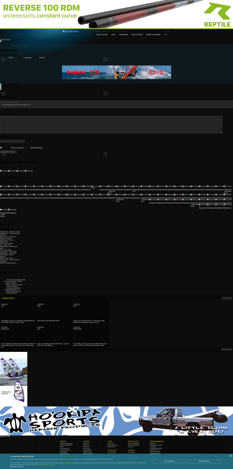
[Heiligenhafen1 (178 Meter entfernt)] (103, 198)
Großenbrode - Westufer (7, 240)
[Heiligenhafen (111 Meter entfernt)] (103, 189)
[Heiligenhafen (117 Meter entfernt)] (128, 189)
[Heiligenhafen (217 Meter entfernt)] (228, 198)
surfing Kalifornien (12, 293)
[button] (79, 467)
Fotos (8, 39)
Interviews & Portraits (65, 450)
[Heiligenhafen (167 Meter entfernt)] (45, 198)
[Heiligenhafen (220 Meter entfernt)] (161, 203)
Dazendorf (3, 235)
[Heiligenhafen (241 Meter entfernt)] (228, 203)
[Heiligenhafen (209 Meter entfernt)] (203, 198)
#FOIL (113, 31)
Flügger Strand (4, 241)
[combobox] (231, 456)
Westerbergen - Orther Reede (8, 253)
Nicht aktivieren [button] (204, 461)
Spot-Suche (86, 445)
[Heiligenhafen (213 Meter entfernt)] (211, 198)
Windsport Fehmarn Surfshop (14, 284)
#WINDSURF (98, 31)
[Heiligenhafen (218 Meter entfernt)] (153, 203)
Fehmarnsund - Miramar (7, 254)
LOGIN (168, 31)
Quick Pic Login (111, 446)
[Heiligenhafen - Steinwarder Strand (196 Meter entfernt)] (120, 201)
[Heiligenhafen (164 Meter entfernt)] (37, 198)
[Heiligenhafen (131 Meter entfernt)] (203, 189)
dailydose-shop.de (154, 450)
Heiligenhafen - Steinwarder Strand (10, 231)
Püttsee (2, 248)
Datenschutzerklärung (17, 147)
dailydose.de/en (154, 445)
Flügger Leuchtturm (5, 238)
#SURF (117, 31)
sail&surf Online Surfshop (13, 291)
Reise (113, 34)
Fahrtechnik (123, 34)
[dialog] (116, 461)
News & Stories (102, 34)
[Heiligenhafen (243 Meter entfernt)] (211, 208)
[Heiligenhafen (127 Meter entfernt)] (170, 189)
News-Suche (86, 443)
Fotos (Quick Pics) (64, 448)
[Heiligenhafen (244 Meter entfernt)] (219, 208)
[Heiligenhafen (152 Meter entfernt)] (12, 198)
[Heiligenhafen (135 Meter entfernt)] (211, 189)
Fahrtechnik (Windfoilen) (66, 445)
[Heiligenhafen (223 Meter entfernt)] (170, 203)
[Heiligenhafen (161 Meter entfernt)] (29, 198)
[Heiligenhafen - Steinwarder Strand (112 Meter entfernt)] (112, 193)
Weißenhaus (3, 261)
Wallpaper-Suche (87, 451)
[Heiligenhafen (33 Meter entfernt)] (12, 189)
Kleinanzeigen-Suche (88, 453)
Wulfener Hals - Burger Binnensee (9, 259)
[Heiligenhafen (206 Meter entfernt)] (178, 198)
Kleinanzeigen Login (113, 445)
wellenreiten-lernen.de (155, 453)
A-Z (165, 34)
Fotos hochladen (112, 452)
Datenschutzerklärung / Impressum (45, 464)
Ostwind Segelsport (12, 286)
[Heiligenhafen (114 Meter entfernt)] (120, 189)
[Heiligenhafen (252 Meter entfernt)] (228, 208)
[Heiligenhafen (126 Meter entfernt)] (153, 189)
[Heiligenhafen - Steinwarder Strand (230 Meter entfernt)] (194, 206)
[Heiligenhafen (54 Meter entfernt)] (29, 189)
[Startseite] (70, 31)
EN (164, 31)
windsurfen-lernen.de (155, 451)
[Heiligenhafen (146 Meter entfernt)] (4, 198)
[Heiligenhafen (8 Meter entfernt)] (4, 189)
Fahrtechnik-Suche (87, 450)
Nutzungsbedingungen (133, 443)
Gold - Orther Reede (6, 250)
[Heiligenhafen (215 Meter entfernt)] (219, 198)
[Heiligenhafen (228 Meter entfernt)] (186, 203)
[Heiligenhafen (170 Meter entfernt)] (70, 198)
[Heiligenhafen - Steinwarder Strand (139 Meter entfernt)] (228, 193)
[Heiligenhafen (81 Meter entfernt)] (62, 189)
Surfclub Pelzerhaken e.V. (11, 289)
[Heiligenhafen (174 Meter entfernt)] (79, 198)
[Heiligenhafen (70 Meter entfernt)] (45, 189)
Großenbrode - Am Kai (6, 243)
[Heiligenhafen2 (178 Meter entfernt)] (95, 198)
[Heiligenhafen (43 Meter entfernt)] (21, 189)
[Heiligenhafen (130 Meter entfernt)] (194, 189)
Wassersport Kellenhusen (14, 288)
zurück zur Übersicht (226, 298)
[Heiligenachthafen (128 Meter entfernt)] (178, 189)
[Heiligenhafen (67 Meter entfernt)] (37, 189)
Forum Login (111, 443)
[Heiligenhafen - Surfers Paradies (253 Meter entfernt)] (4, 216)
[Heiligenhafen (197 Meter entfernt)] (128, 198)
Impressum (131, 446)
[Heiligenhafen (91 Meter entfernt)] (70, 189)
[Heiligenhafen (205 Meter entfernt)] (170, 198)
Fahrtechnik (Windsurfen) (66, 443)
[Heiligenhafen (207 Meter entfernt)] (186, 198)
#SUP (108, 31)
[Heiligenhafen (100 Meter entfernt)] (79, 189)
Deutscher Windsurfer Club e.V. (13, 281)
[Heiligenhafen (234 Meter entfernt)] (203, 203)
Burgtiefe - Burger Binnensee (8, 263)
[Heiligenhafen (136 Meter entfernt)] (219, 189)
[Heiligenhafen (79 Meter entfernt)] (54, 189)
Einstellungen (131, 452)
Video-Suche (86, 446)
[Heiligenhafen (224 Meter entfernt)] (178, 203)
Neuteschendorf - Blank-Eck (8, 236)
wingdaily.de (153, 446)
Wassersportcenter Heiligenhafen (16, 280)
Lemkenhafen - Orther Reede (8, 251)
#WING (104, 31)
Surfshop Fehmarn (11, 283)
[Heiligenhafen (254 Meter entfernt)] (12, 213)
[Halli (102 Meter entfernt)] (95, 188)
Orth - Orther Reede (5, 245)
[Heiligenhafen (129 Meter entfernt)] (186, 189)
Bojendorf (3, 256)
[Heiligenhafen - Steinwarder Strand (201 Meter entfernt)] (145, 201)
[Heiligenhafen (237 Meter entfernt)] (211, 203)
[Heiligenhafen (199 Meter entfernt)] (137, 198)
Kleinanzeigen (63, 451)
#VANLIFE (123, 31)
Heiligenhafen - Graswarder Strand (10, 233)
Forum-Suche (86, 448)
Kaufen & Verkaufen (153, 34)
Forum (61, 446)
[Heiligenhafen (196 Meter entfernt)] (112, 198)
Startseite (2, 39)
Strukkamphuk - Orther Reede (8, 246)
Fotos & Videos (136, 34)
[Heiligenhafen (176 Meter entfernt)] (87, 198)
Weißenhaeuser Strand (6, 258)
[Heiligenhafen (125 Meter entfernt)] (145, 189)
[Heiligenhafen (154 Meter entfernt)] (21, 198)
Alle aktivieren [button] (169, 461)
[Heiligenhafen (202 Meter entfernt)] (153, 198)
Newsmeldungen (64, 453)
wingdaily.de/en (154, 448)
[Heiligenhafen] (4, 172)
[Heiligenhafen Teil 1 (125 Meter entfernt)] (137, 191)
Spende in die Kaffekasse (66, 459)
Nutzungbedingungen (36, 147)
